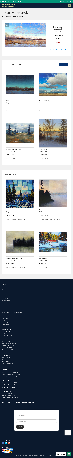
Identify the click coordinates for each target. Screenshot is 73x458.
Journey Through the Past (14, 258)
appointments (5, 387)
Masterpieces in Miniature (9, 343)
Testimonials (5, 361)
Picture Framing (6, 298)
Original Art (5, 290)
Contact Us (69, 1)
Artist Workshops (7, 335)
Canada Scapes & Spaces (9, 347)
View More (64, 65)
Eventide (42, 210)
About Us (4, 359)
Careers (4, 320)
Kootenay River (44, 258)
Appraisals (5, 288)
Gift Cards (5, 318)
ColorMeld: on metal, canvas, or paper (12, 312)
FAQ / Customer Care (8, 363)
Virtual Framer (6, 305)
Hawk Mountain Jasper (13, 149)
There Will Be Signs (45, 101)
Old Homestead (11, 101)
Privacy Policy (5, 324)
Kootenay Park (10, 210)
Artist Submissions (7, 322)
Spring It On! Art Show (8, 345)
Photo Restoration (7, 314)
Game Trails (43, 149)
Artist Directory (6, 286)
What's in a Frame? (7, 333)
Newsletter (5, 365)
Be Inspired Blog (6, 357)
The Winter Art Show (7, 351)
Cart (62, 1)
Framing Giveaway (7, 304)
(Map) (18, 374)
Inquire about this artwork (58, 49)
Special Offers (6, 300)
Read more (20, 95)
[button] (69, 5)
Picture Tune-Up (6, 302)
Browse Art (5, 284)
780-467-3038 (4, 1)
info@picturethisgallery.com (13, 397)
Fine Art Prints (6, 291)
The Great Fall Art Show (8, 349)
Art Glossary (5, 337)
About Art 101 (6, 331)
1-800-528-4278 (16, 1)
